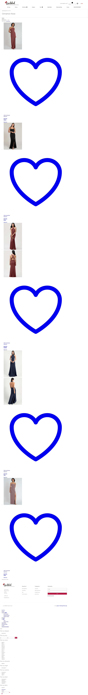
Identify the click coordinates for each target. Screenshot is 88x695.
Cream (3, 647)
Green (3, 648)
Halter (3, 673)
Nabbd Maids (49, 7)
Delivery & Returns (24, 588)
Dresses (16, 7)
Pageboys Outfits (6, 616)
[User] (77, 3)
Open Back (3, 681)
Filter (3, 18)
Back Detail (3, 679)
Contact (68, 7)
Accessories (36, 588)
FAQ (22, 592)
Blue (2, 643)
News (41, 7)
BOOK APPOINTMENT (77, 7)
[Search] (9, 692)
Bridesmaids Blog (59, 7)
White (3, 657)
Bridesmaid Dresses (37, 590)
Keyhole (3, 680)
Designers (33, 7)
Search (3, 690)
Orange (3, 652)
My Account (3, 689)
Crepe (3, 687)
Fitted (3, 663)
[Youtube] (50, 595)
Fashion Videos (6, 621)
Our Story (8, 7)
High (2, 674)
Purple (3, 655)
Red (2, 656)
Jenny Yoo (3, 633)
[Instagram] (53, 595)
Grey (2, 650)
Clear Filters (8, 21)
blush (3, 644)
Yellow (3, 659)
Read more (5, 116)
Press (4, 620)
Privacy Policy (24, 590)
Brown (3, 646)
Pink (2, 653)
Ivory (2, 651)
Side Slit (3, 683)
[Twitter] (49, 595)
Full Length (3, 667)
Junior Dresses (6, 613)
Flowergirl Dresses (37, 592)
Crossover (3, 672)
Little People (24, 7)
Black (2, 642)
